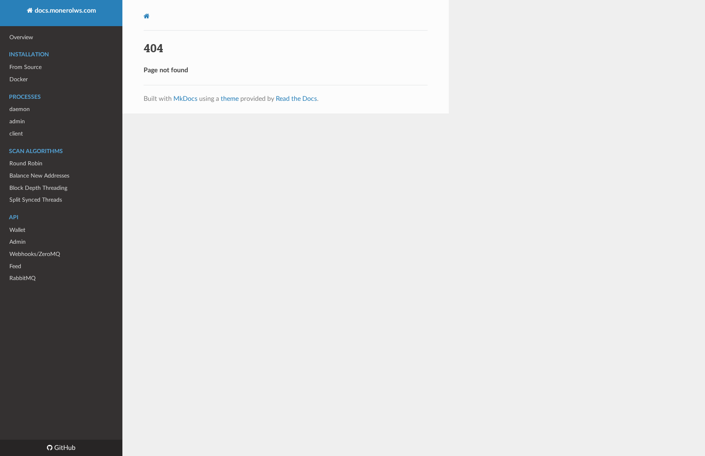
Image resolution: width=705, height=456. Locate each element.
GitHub (64, 448)
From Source (25, 67)
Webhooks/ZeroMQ (34, 254)
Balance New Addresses (39, 176)
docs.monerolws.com (64, 10)
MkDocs (185, 99)
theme (230, 99)
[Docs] (147, 16)
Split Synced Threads (35, 200)
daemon (19, 109)
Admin (17, 242)
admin (17, 121)
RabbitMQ (22, 278)
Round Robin (25, 163)
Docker (18, 79)
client (16, 134)
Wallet (17, 230)
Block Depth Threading (38, 188)
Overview (21, 37)
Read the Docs (296, 99)
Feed (15, 266)
